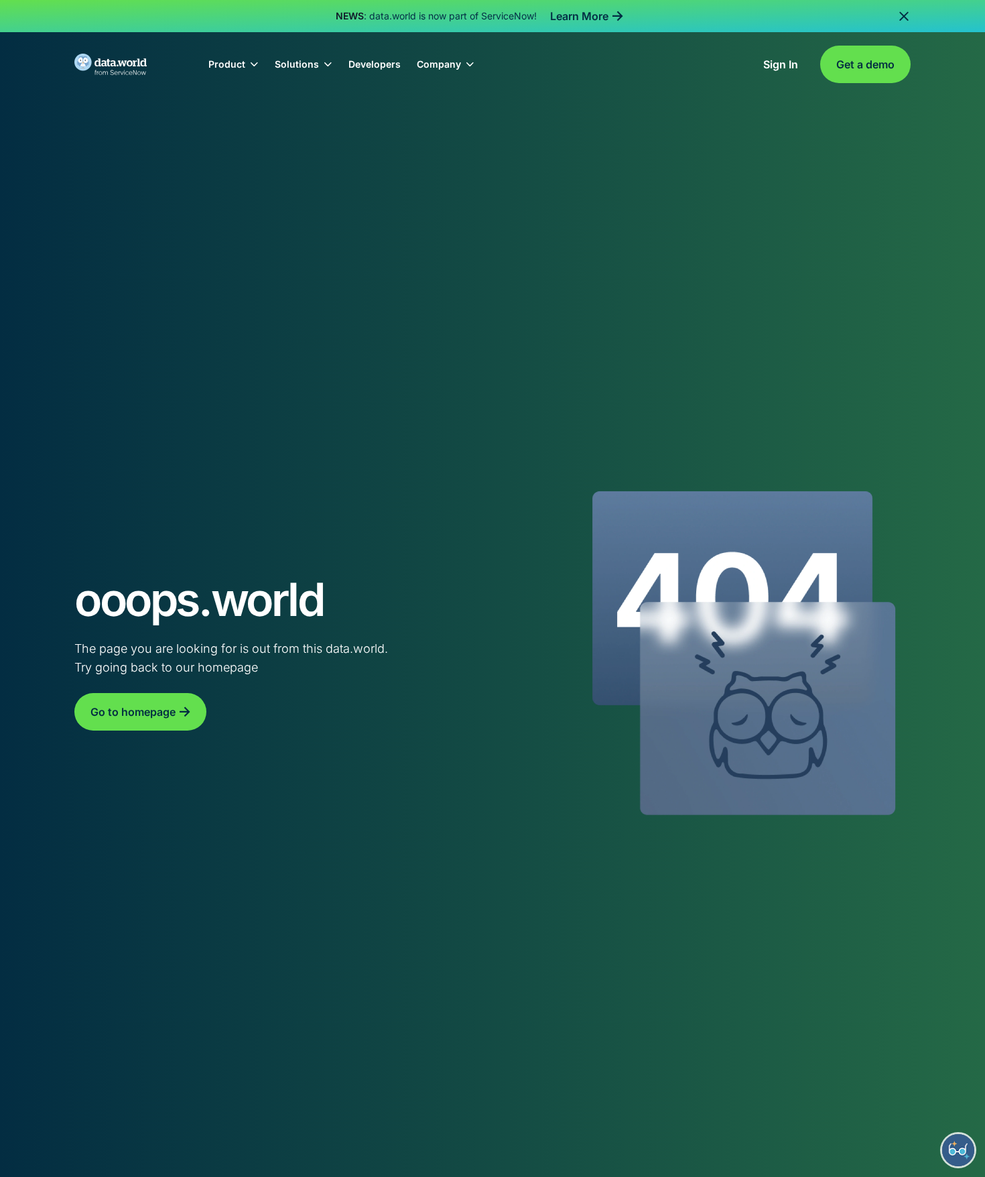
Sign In (780, 64)
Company (439, 64)
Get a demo (865, 64)
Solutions (297, 64)
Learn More (579, 16)
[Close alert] (904, 16)
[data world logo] (122, 64)
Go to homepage (133, 712)
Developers (374, 64)
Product (226, 64)
